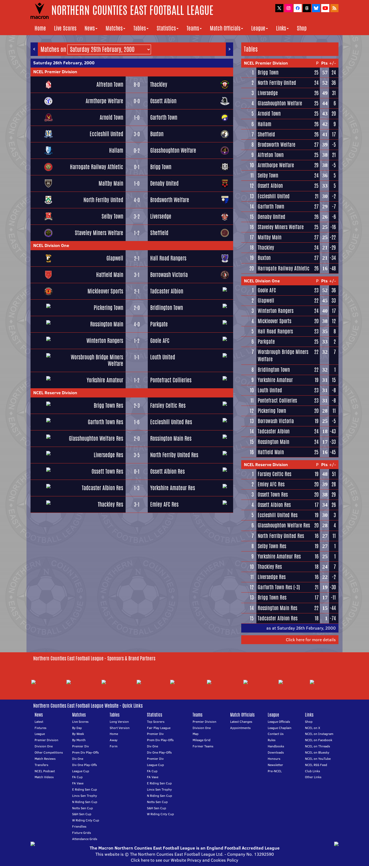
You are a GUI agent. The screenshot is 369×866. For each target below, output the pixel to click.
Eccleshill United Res (171, 422)
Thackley (158, 84)
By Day (77, 727)
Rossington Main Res (171, 438)
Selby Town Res (272, 546)
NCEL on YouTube (318, 758)
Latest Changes (241, 721)
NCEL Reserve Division (55, 393)
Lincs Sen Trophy (84, 795)
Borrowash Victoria (169, 275)
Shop (302, 28)
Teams (193, 28)
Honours (274, 758)
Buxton (156, 134)
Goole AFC (159, 341)
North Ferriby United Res (174, 455)
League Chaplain (279, 727)
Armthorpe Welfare (104, 101)
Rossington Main (106, 324)
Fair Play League (158, 727)
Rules (272, 740)
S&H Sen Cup (81, 814)
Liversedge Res (108, 455)
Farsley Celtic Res (168, 405)
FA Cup (77, 777)
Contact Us (276, 733)
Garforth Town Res (105, 422)
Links (281, 28)
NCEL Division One (51, 245)
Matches (114, 28)
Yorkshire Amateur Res (172, 488)
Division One (44, 746)
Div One (77, 758)
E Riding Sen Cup (84, 789)
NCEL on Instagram (319, 733)
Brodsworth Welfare (169, 200)
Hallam (116, 150)
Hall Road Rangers (168, 258)
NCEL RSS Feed (316, 765)
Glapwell (114, 258)
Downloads (276, 752)
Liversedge (160, 216)
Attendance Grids (84, 839)
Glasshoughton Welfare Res (96, 438)
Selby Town (112, 216)
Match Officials (225, 28)
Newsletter (275, 765)
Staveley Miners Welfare (99, 233)
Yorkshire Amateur (105, 380)
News (90, 28)
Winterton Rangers (104, 341)
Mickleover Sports (105, 291)
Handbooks (276, 746)
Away (114, 740)
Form (114, 746)
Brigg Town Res (108, 405)
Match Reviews (45, 758)
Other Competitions (49, 752)
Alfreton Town (109, 84)
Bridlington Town (166, 308)
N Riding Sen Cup (84, 802)
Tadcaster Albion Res (102, 488)
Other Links (313, 777)
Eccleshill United (106, 134)
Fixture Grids (81, 832)
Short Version (120, 727)
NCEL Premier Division (55, 72)
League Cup (80, 771)
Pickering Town (108, 308)
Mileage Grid (201, 740)
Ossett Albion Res (167, 471)
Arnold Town (111, 117)
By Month (79, 740)
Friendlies (79, 826)
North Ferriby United (103, 200)
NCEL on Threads (317, 746)
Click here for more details (311, 640)
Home (40, 28)
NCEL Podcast (45, 771)
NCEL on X (312, 727)
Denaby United (164, 183)
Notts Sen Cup (82, 808)
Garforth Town (163, 117)
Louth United (162, 357)
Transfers (41, 765)
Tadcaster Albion (166, 291)
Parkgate (159, 324)
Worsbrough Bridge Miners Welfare (97, 360)
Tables (139, 28)
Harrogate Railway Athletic (96, 167)
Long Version (119, 721)
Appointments (240, 727)
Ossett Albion (163, 101)
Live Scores (65, 28)
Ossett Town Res (107, 471)
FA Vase (77, 783)
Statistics (166, 28)
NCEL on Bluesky (317, 752)
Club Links (312, 771)
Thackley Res (110, 504)
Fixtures (40, 727)
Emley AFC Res (164, 504)
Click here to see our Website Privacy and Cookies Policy (184, 860)
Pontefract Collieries (171, 380)
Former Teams (203, 746)
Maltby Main (111, 183)
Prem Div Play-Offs (85, 752)
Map (196, 733)
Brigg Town (160, 167)
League (258, 28)
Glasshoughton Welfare (173, 150)
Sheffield (159, 233)
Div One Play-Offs (84, 765)
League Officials (279, 721)
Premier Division (46, 740)
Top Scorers (156, 721)
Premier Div (80, 746)
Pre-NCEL (275, 771)
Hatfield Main (109, 275)
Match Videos (44, 777)
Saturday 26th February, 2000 (64, 63)
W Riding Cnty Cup (85, 820)
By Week (78, 733)
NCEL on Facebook (318, 740)
